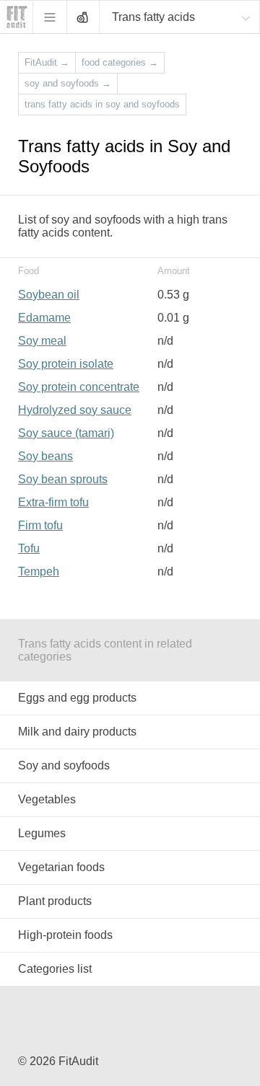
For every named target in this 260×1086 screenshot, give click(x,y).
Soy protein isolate (65, 364)
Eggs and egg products (77, 698)
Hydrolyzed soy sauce (74, 410)
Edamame (44, 318)
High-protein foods (65, 935)
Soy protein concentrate (78, 387)
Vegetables (47, 799)
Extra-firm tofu (53, 502)
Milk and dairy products (77, 731)
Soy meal (42, 341)
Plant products (55, 901)
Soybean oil (48, 294)
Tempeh (38, 571)
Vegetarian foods (61, 867)
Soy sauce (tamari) (66, 433)
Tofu (29, 548)
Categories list (55, 969)
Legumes (42, 833)
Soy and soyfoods (64, 765)
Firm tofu (40, 525)
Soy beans (45, 456)
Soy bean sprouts (63, 479)
